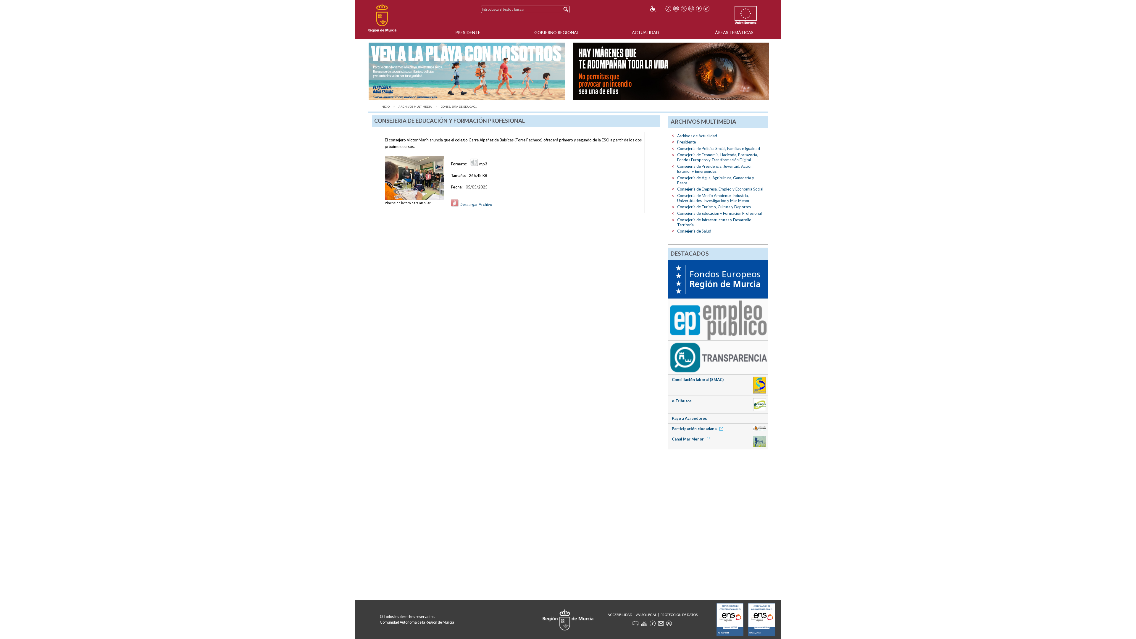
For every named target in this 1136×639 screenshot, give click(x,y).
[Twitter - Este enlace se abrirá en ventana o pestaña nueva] (683, 9)
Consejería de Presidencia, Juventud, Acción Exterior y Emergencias (715, 169)
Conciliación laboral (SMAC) (698, 379)
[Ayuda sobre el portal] (652, 623)
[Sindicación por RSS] (669, 623)
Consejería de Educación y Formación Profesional (719, 213)
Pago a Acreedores (689, 418)
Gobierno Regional (556, 32)
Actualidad (645, 32)
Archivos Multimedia (415, 106)
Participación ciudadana (694, 428)
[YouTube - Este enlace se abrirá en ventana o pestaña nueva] (676, 9)
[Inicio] (382, 18)
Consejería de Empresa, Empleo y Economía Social (720, 189)
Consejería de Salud (694, 231)
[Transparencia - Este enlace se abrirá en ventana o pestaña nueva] (718, 357)
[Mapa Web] (644, 623)
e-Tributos (682, 400)
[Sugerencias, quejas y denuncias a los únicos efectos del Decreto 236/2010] (660, 623)
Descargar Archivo (475, 204)
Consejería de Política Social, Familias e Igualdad (718, 148)
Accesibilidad (620, 615)
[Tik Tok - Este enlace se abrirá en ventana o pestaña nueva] (706, 9)
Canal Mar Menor (688, 439)
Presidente (467, 32)
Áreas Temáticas (734, 32)
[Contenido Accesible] (657, 9)
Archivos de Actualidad (697, 135)
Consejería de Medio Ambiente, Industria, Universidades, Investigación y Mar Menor (713, 198)
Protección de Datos (679, 615)
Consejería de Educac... (459, 106)
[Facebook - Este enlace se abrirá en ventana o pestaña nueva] (698, 9)
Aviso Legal (646, 615)
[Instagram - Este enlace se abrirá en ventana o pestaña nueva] (691, 9)
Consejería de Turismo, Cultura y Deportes (714, 206)
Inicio (385, 106)
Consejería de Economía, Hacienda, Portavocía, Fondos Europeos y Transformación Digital (717, 157)
